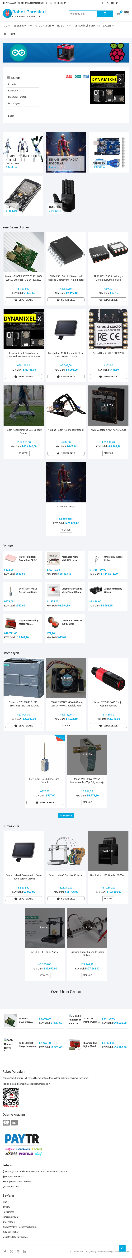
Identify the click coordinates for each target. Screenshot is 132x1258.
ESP (8, 207)
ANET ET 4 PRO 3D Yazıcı (44, 952)
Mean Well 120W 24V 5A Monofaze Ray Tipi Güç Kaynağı (87, 781)
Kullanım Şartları (11, 1232)
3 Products (11, 167)
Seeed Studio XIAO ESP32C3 (108, 353)
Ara (105, 14)
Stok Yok (23, 453)
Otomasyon (43, 25)
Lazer (107, 25)
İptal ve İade (9, 1222)
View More (66, 815)
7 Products (55, 210)
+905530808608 (12, 3)
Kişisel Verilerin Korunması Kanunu (20, 1227)
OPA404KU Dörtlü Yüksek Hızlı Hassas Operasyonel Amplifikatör (66, 278)
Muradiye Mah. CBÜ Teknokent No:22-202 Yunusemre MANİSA (35, 1171)
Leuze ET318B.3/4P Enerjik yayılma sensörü (108, 704)
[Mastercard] (6, 1123)
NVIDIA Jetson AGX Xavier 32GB (108, 429)
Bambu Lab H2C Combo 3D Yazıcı (108, 875)
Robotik (62, 25)
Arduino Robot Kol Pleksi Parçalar (66, 429)
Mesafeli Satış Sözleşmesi (15, 1237)
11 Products (98, 167)
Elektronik (21, 25)
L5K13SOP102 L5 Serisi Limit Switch (44, 781)
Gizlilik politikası (10, 1217)
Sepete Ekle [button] (26, 300)
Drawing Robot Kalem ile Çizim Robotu (87, 954)
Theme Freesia (104, 1251)
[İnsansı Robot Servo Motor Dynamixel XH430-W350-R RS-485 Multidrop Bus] (107, 73)
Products (54, 167)
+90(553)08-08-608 (15, 1176)
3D (5, 25)
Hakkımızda (8, 1212)
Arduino (98, 163)
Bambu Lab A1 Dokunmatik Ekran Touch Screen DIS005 (66, 355)
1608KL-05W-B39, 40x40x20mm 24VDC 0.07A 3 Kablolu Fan (66, 704)
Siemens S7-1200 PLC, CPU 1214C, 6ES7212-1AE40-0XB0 (23, 704)
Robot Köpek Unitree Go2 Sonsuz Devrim (24, 431)
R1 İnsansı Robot (66, 506)
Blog (5, 1202)
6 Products (11, 210)
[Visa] (14, 1123)
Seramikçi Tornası (87, 25)
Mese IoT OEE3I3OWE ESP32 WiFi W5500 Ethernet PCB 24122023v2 (23, 278)
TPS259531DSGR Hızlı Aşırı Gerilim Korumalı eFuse (108, 278)
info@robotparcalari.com (35, 3)
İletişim (9, 34)
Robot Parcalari (29, 12)
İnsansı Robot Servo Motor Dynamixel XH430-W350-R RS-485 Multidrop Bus (23, 355)
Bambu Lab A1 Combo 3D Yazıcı (66, 875)
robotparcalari (59, 3)
